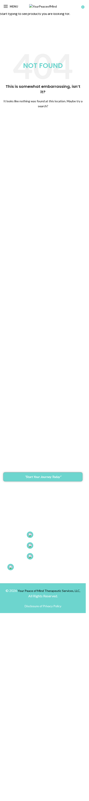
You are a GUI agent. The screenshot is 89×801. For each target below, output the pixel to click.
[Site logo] (43, 6)
